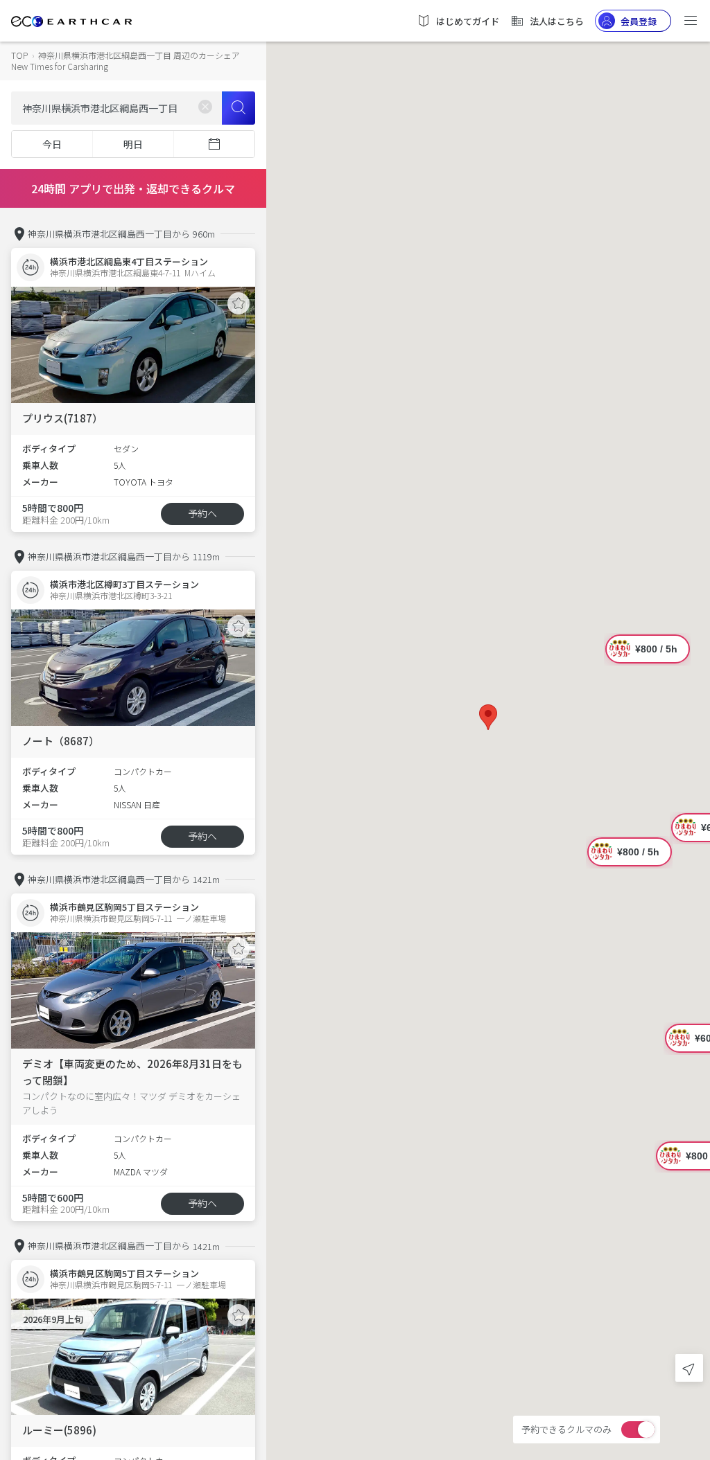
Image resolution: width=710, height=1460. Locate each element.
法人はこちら (557, 21)
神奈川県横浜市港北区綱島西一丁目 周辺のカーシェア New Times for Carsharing (125, 60)
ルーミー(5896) (59, 1430)
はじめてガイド (467, 21)
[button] (488, 717)
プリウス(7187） (62, 418)
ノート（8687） (60, 740)
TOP (19, 55)
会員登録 (639, 21)
